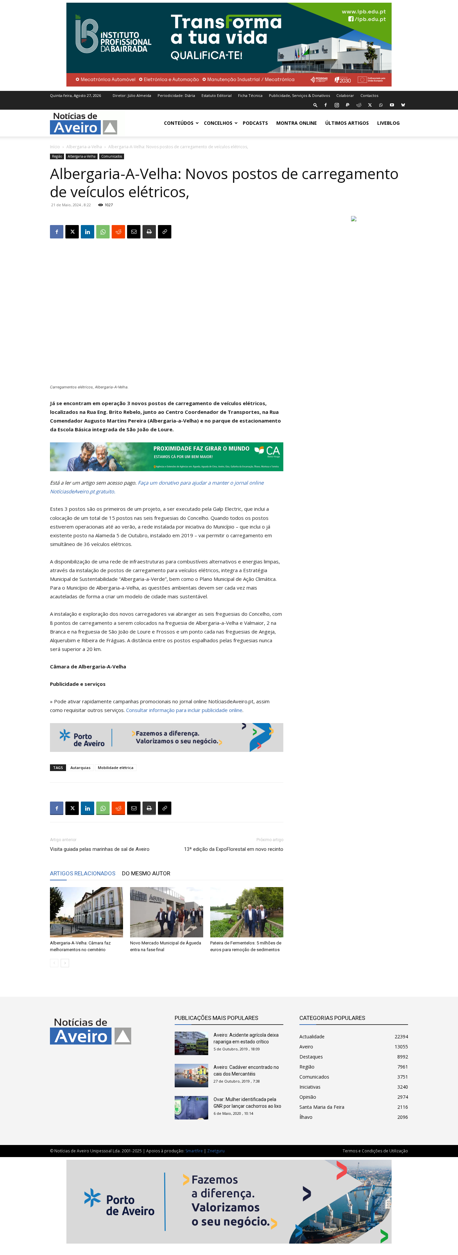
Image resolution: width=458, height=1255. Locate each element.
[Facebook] (326, 105)
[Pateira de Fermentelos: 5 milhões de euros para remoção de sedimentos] (246, 912)
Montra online (296, 123)
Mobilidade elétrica (115, 767)
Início (55, 147)
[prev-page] (54, 963)
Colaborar (345, 95)
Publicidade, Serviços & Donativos (299, 95)
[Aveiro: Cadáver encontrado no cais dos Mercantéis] (191, 1075)
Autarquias (80, 767)
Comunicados (111, 156)
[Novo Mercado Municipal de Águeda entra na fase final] (166, 912)
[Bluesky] (403, 105)
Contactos (369, 95)
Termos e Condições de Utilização (375, 1151)
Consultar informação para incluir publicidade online (184, 710)
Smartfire (194, 1151)
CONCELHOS (218, 123)
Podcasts (255, 123)
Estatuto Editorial (217, 95)
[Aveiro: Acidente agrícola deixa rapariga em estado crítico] (191, 1043)
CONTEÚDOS (178, 123)
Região (57, 156)
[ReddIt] (118, 231)
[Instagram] (337, 105)
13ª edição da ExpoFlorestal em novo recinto (233, 849)
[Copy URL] (164, 231)
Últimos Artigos (347, 123)
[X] (370, 105)
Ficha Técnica (250, 95)
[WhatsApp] (381, 105)
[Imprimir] (149, 231)
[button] (315, 104)
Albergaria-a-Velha (84, 147)
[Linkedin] (87, 231)
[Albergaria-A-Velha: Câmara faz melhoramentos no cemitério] (86, 912)
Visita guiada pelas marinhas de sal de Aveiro (100, 849)
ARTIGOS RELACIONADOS (82, 873)
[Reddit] (359, 105)
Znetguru (216, 1151)
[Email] (133, 231)
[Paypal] (348, 105)
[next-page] (65, 963)
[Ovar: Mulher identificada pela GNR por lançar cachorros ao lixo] (191, 1108)
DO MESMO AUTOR (146, 873)
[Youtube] (392, 105)
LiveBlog (388, 123)
